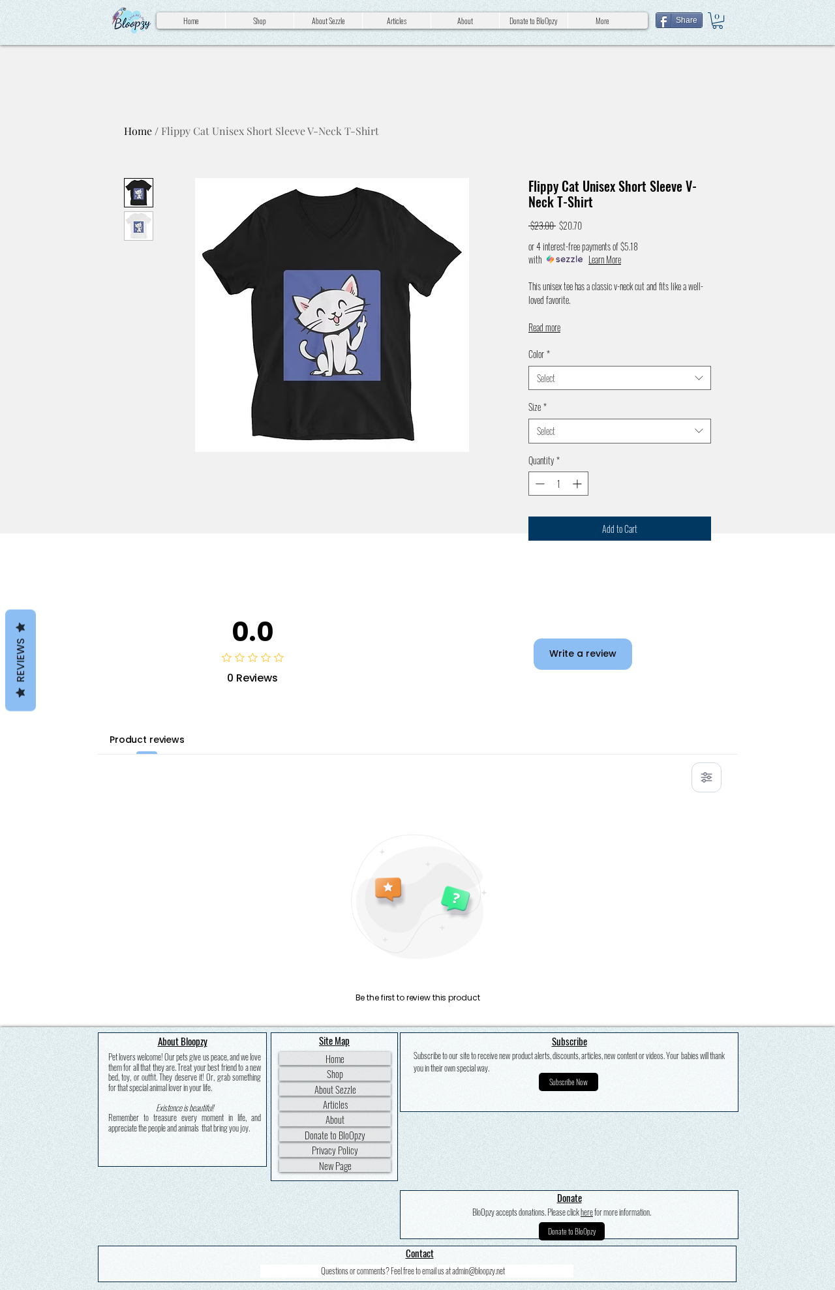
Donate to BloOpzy (335, 1134)
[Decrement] (538, 483)
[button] (717, 20)
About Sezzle (335, 1089)
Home (138, 131)
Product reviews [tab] (147, 739)
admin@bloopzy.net (478, 1270)
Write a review (582, 653)
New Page (335, 1165)
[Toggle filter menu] (706, 777)
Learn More (604, 259)
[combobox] (619, 378)
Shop (335, 1073)
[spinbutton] (558, 483)
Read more (544, 327)
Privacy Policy (335, 1149)
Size (537, 406)
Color (539, 354)
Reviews (20, 660)
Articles (335, 1104)
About (335, 1119)
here (587, 1211)
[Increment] (578, 483)
